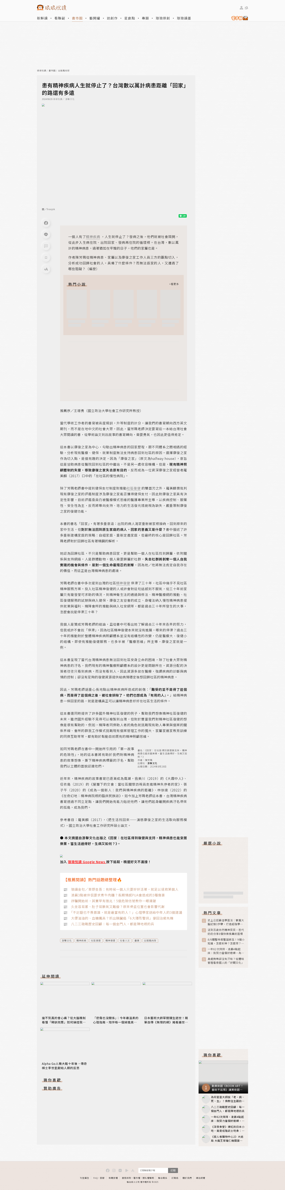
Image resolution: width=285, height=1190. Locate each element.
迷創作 (112, 18)
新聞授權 (113, 1177)
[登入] (241, 7)
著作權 (136, 1177)
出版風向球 (64, 70)
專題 (145, 18)
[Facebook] (46, 223)
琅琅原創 (163, 18)
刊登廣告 (84, 1177)
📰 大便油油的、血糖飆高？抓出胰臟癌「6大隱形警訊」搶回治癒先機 (118, 918)
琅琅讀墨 (184, 18)
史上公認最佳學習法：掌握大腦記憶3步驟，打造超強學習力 (226, 922)
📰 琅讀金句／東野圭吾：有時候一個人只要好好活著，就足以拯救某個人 (120, 889)
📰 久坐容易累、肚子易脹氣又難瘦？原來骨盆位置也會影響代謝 (114, 906)
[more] (174, 284)
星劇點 (129, 18)
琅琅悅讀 (41, 70)
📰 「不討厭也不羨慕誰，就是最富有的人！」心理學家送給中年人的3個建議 (122, 912)
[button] (46, 246)
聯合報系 (162, 1177)
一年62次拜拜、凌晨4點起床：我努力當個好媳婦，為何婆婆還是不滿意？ (226, 951)
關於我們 (187, 1177)
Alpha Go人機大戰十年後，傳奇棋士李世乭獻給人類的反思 (64, 1065)
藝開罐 (94, 18)
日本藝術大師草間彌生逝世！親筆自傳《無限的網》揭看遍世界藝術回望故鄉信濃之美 (166, 1022)
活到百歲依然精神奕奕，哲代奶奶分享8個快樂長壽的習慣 (226, 932)
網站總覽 (200, 1177)
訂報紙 (175, 1177)
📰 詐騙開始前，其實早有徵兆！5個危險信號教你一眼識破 (109, 900)
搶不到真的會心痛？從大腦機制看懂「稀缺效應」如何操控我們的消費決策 (64, 1022)
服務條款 (126, 1177)
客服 (102, 1177)
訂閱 (173, 1170)
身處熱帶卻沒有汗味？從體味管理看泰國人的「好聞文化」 (226, 961)
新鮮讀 (42, 18)
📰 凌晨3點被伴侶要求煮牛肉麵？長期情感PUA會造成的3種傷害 (114, 895)
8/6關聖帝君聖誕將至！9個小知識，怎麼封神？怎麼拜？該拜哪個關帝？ (226, 941)
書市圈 (77, 18)
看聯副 (59, 18)
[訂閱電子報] (238, 18)
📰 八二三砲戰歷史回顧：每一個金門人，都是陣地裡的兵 (108, 923)
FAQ (95, 1177)
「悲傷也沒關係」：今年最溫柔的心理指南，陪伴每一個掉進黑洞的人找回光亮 (116, 1022)
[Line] (46, 234)
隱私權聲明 (148, 1177)
